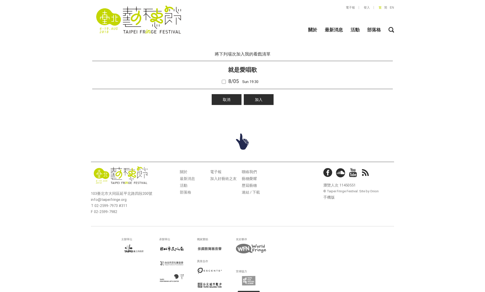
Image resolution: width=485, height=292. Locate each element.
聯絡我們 (249, 172)
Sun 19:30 (243, 81)
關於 (312, 29)
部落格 (374, 29)
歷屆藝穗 (249, 185)
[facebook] (327, 172)
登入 (367, 7)
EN (392, 7)
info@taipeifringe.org (109, 199)
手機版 (329, 197)
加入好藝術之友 (223, 178)
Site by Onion (369, 191)
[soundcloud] (340, 172)
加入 (258, 99)
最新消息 (334, 29)
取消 (226, 99)
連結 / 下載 (251, 192)
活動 (355, 29)
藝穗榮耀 (249, 178)
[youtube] (353, 172)
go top (242, 141)
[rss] (366, 173)
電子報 (350, 7)
